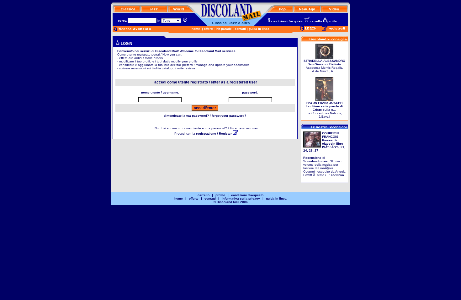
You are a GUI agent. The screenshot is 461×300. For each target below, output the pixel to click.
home (196, 28)
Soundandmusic (315, 161)
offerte (209, 28)
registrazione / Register (214, 133)
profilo (332, 21)
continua (337, 175)
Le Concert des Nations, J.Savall (324, 109)
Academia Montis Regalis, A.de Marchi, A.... (324, 66)
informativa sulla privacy (241, 198)
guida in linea (259, 28)
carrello (316, 21)
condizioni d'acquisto (287, 21)
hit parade (224, 28)
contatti (240, 28)
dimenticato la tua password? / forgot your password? (205, 115)
